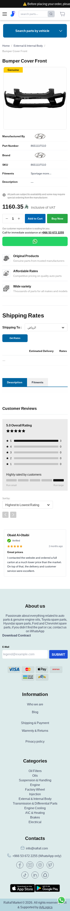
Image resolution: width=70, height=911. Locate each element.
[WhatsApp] (35, 241)
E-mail (5, 646)
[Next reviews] (13, 515)
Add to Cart (35, 218)
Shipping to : (12, 327)
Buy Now (57, 218)
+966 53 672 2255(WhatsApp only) (36, 856)
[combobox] (27, 327)
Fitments (8, 173)
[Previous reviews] (5, 515)
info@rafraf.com (37, 848)
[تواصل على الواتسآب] (61, 902)
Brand (6, 155)
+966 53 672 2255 (52, 232)
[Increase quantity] (19, 218)
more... (47, 173)
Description (10, 181)
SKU (5, 164)
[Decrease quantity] (7, 218)
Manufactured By (13, 136)
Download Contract (16, 635)
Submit (58, 654)
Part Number (10, 145)
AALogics (45, 907)
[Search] (51, 14)
